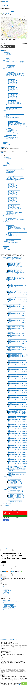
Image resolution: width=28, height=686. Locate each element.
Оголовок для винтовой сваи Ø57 (15, 491)
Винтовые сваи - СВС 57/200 (14, 261)
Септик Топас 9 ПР (12, 96)
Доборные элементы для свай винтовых (17, 409)
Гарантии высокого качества (12, 137)
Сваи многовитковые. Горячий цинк (14, 353)
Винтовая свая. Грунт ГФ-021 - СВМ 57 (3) (17, 411)
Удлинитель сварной (10, 65)
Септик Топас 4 (11, 79)
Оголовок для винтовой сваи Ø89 (15, 494)
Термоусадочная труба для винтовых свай (17, 126)
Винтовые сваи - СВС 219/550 (15, 270)
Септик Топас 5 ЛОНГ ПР (14, 84)
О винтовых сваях (10, 119)
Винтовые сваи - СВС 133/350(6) (15, 277)
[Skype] (12, 571)
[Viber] (17, 571)
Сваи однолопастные (10, 305)
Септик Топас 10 (12, 100)
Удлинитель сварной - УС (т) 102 (15, 488)
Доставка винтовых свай (8, 604)
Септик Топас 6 (11, 86)
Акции (4, 110)
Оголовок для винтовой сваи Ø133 (16, 496)
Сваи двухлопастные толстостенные (14, 346)
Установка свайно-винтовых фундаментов (12, 601)
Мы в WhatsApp (5, 13)
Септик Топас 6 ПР (12, 87)
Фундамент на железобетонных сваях (14, 74)
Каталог (5, 60)
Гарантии (5, 591)
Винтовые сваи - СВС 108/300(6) (15, 275)
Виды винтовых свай (13, 121)
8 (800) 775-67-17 (5, 5)
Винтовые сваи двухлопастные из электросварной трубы (13, 291)
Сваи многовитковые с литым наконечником (16, 468)
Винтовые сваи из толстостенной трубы (15, 62)
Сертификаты (9, 54)
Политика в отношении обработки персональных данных (13, 134)
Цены (9, 128)
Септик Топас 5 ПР (12, 82)
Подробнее (17, 684)
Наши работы (6, 140)
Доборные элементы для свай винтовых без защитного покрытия (17, 467)
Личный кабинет (9, 138)
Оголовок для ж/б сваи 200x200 (15, 501)
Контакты (5, 142)
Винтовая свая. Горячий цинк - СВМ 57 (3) (17, 354)
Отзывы (7, 58)
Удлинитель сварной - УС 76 (14, 480)
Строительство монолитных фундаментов (15, 73)
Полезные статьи (9, 131)
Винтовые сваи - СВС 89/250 (14, 263)
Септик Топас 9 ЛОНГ (13, 97)
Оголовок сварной (10, 66)
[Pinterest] (8, 571)
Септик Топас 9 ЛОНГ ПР (14, 98)
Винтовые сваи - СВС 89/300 (14, 264)
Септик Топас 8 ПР (12, 91)
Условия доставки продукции (12, 117)
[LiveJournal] (3, 571)
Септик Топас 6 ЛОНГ (13, 88)
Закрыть (2, 675)
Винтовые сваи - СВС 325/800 (15, 271)
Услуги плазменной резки (11, 108)
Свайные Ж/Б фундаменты (9, 608)
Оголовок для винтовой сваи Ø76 (15, 493)
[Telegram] (14, 571)
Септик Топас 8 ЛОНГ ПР (14, 94)
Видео (7, 56)
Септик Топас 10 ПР (12, 101)
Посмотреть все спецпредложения (14, 548)
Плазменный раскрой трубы (9, 606)
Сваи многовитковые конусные (10, 351)
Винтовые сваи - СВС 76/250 (14, 262)
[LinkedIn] (1, 571)
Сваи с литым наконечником (12, 337)
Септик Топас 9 (11, 95)
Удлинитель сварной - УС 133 (15, 483)
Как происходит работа (11, 118)
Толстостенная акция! (10, 111)
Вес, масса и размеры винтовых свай (16, 124)
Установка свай (9, 109)
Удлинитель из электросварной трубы (14, 477)
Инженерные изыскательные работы (14, 107)
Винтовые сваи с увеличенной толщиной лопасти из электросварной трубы (15, 273)
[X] (16, 571)
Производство (9, 53)
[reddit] (10, 571)
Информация (6, 116)
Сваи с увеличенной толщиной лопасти (15, 325)
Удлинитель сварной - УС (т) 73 (15, 486)
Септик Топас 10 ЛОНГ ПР (14, 103)
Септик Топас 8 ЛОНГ (13, 93)
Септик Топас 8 (11, 90)
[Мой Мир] (5, 571)
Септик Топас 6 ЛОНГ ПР (14, 89)
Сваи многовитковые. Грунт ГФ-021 (14, 410)
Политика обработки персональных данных (13, 593)
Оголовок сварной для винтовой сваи (14, 490)
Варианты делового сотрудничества (14, 139)
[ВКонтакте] (19, 571)
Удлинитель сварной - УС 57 (14, 479)
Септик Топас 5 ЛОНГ (13, 83)
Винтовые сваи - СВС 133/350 (15, 268)
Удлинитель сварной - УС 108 (15, 482)
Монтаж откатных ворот (11, 104)
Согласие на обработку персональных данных (16, 132)
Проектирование (9, 105)
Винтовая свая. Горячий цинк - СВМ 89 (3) (17, 358)
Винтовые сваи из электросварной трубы (15, 61)
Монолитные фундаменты (9, 607)
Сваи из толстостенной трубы (15, 125)
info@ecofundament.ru (14, 639)
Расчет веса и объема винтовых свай (16, 123)
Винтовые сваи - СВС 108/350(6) (15, 276)
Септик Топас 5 (11, 81)
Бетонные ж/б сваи (10, 67)
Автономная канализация (9, 609)
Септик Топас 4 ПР (12, 80)
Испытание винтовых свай (14, 122)
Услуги (4, 68)
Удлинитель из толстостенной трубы (14, 484)
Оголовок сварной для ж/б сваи (13, 498)
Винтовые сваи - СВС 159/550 (15, 269)
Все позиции (11, 77)
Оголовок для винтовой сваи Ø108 (16, 495)
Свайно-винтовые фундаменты (13, 69)
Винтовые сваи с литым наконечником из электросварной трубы (15, 279)
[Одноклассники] (7, 571)
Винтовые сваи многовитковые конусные (15, 63)
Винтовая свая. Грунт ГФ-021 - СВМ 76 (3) (17, 412)
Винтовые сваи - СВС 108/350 (15, 266)
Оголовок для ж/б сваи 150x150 (15, 500)
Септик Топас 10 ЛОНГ (13, 102)
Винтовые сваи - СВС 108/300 (15, 265)
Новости (8, 59)
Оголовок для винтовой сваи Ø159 (16, 497)
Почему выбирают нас (11, 55)
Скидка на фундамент (10, 112)
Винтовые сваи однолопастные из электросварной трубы (13, 259)
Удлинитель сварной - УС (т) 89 (15, 487)
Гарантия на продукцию (11, 130)
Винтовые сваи (6, 600)
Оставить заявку (6, 144)
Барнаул (12, 11)
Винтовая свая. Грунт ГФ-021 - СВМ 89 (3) (17, 416)
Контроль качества (10, 129)
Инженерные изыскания (8, 605)
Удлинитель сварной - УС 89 (14, 481)
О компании (6, 52)
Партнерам (5, 136)
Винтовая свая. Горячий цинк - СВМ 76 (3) (17, 355)
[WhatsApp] (21, 571)
